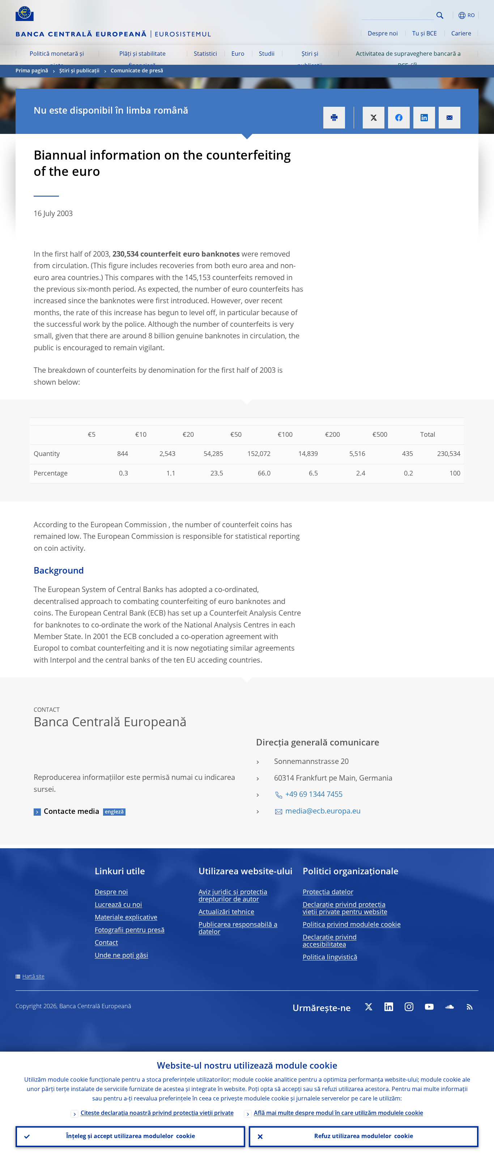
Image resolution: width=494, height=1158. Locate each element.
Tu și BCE (424, 34)
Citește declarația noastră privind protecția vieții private (157, 1113)
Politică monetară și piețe (57, 60)
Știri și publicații (309, 60)
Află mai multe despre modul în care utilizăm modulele (338, 1113)
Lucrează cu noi (118, 905)
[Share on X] (373, 117)
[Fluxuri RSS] (469, 1006)
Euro (237, 54)
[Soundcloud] (449, 1006)
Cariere (461, 34)
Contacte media (71, 812)
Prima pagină (32, 70)
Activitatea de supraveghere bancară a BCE (408, 60)
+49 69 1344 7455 (313, 795)
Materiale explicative (126, 917)
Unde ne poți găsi (121, 955)
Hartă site (33, 976)
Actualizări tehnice (226, 912)
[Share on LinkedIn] (424, 117)
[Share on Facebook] (399, 117)
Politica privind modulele (352, 925)
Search (440, 15)
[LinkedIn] (388, 1006)
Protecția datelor (328, 892)
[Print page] (334, 117)
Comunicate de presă (137, 70)
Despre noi (383, 34)
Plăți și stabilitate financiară (142, 60)
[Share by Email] (449, 117)
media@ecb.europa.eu (323, 811)
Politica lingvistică (330, 957)
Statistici (205, 54)
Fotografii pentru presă (130, 930)
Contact (106, 943)
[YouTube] (429, 1006)
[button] (453, 15)
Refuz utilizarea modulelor (363, 1137)
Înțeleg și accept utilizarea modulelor (130, 1137)
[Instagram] (409, 1006)
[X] (368, 1006)
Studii (266, 54)
